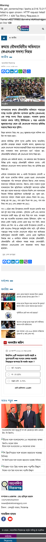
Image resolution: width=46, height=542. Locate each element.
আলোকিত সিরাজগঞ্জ (17, 530)
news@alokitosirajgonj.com (14, 503)
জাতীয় (13, 37)
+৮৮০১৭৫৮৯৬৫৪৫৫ (10, 499)
